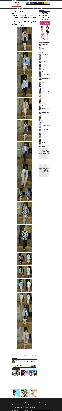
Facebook (22, 410)
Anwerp (35, 355)
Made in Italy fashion (46, 170)
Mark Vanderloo (41, 150)
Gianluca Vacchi (40, 156)
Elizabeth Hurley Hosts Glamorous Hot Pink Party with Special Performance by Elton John (45, 99)
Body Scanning (40, 166)
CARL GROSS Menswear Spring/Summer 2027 (45, 74)
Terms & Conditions (45, 410)
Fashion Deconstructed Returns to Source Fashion (45, 71)
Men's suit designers (29, 402)
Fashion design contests (46, 173)
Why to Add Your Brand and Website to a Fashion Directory (45, 125)
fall (17, 355)
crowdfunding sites (41, 169)
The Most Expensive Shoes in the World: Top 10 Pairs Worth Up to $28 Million (45, 47)
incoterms (44, 168)
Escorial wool (40, 168)
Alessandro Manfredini (47, 167)
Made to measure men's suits (46, 157)
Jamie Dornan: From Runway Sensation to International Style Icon (45, 61)
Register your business (44, 19)
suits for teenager (44, 151)
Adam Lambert (45, 148)
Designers (13, 8)
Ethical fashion (40, 174)
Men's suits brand (45, 166)
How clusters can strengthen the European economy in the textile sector (33, 376)
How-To (22, 8)
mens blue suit (45, 154)
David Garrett (46, 155)
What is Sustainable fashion (42, 172)
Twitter (24, 410)
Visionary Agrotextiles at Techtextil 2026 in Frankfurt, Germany (45, 105)
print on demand (41, 170)
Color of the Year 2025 (45, 175)
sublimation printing (46, 169)
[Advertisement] (31, 382)
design (34, 355)
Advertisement (29, 0)
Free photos (40, 175)
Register (49, 0)
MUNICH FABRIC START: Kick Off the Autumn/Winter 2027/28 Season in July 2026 (45, 68)
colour (15, 356)
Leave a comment (16, 351)
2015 (20, 355)
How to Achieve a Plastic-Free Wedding (24, 375)
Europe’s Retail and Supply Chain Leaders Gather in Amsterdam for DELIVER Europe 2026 (45, 78)
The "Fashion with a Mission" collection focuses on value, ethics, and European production (45, 112)
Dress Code (25, 8)
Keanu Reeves (40, 157)
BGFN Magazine (13, 0)
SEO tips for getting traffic (41, 155)
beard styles (48, 171)
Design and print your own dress (46, 174)
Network (36, 0)
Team (42, 410)
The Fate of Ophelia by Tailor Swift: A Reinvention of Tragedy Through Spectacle (45, 142)
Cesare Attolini (40, 152)
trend (16, 355)
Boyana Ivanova (31, 13)
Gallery (23, 0)
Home (39, 410)
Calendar (20, 0)
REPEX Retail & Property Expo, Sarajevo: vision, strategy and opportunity (45, 129)
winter (19, 355)
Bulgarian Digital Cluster (29, 410)
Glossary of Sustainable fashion (42, 171)
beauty (48, 151)
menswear (32, 355)
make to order (48, 153)
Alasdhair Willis (40, 153)
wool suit (44, 152)
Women (41, 8)
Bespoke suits (48, 406)
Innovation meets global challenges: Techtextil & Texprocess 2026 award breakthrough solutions (45, 122)
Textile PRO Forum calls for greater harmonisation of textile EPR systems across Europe (45, 54)
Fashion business (18, 8)
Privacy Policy (49, 410)
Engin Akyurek (45, 156)
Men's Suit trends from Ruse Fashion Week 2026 (45, 84)
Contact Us (33, 0)
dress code (40, 151)
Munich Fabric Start (48, 168)
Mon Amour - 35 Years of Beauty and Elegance (45, 81)
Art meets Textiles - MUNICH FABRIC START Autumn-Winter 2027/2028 (45, 57)
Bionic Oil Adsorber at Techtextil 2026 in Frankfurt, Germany (45, 101)
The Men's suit (29, 8)
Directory (17, 0)
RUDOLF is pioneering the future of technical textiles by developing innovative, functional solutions (45, 92)
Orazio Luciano (47, 152)
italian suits (44, 153)
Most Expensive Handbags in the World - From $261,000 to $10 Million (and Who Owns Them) (45, 51)
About (40, 410)
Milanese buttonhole (41, 154)
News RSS (26, 410)
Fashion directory (19, 402)
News (33, 8)
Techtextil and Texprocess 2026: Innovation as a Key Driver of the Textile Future (45, 132)
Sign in (46, 0)
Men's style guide (15, 402)
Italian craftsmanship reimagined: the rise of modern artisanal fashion (45, 135)
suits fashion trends (41, 173)
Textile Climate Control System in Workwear (44, 88)
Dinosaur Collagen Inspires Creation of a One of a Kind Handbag (45, 64)
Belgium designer (23, 355)
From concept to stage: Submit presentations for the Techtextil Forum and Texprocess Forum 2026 (45, 139)
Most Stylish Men (37, 8)
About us (26, 0)
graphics (17, 356)
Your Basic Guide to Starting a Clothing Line (15, 375)
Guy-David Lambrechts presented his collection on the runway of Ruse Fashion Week (45, 109)
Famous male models (41, 167)
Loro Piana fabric (45, 150)
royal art (13, 356)
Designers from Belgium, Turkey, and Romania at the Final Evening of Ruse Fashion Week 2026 (45, 119)
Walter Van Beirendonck (27, 355)
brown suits (47, 149)
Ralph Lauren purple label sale (42, 149)
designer (15, 355)
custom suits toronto (41, 148)
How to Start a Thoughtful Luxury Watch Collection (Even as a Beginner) (45, 44)
